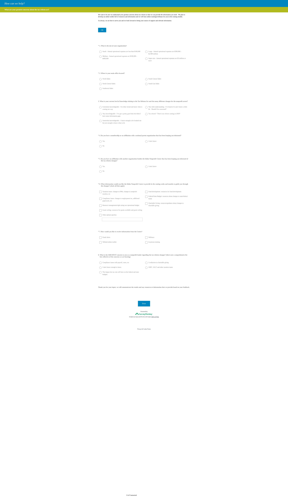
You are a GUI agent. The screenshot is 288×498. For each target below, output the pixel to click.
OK (102, 30)
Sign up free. (155, 317)
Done (144, 303)
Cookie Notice (147, 329)
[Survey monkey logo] (144, 313)
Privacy (139, 329)
